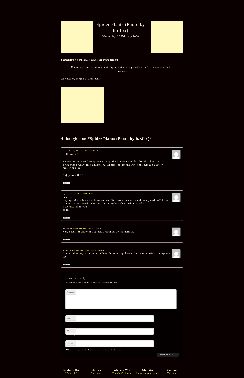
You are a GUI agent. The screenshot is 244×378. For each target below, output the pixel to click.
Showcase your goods (147, 371)
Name (71, 319)
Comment (71, 292)
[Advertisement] (78, 37)
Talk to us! (172, 371)
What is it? (71, 371)
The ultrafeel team (121, 371)
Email (71, 331)
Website (70, 343)
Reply (66, 183)
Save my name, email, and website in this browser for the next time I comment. (94, 350)
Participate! (97, 371)
